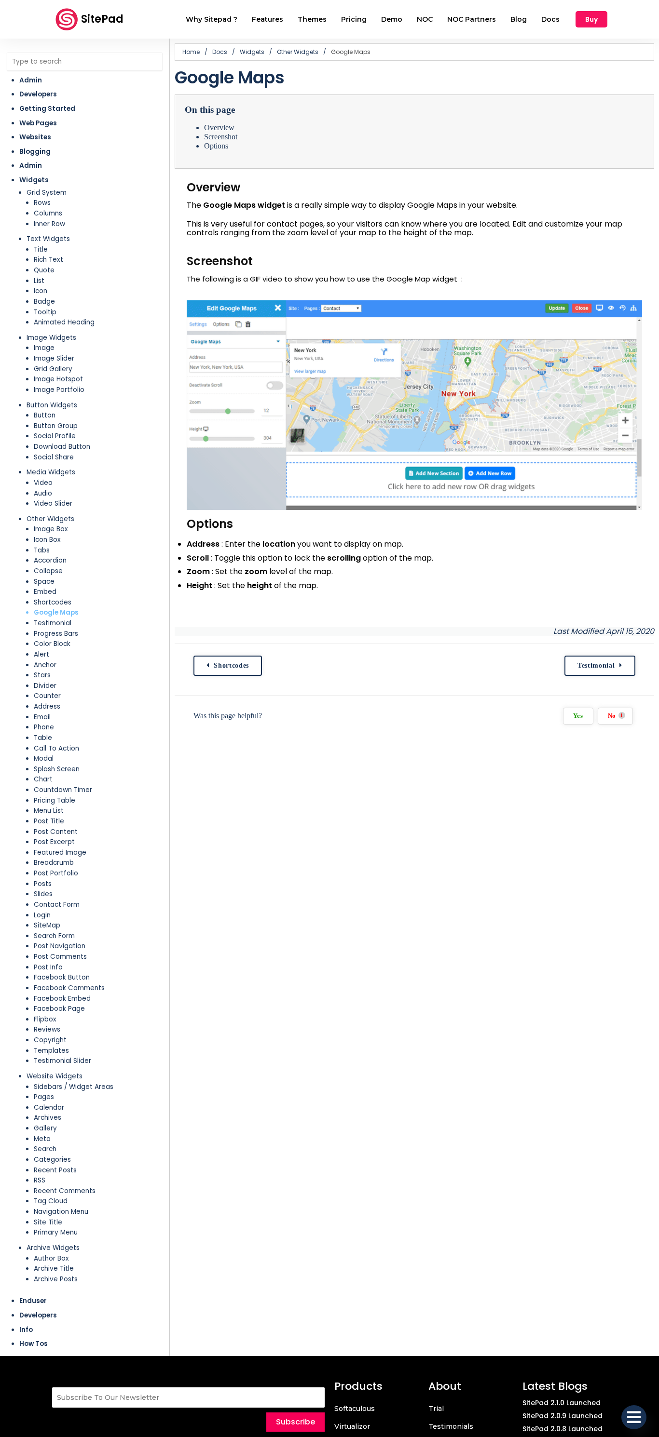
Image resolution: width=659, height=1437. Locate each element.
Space (44, 581)
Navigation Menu (61, 1211)
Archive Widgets (53, 1247)
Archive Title (54, 1268)
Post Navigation (59, 946)
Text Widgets (48, 238)
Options (216, 146)
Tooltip (45, 312)
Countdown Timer (63, 789)
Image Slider (54, 358)
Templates (51, 1050)
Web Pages (38, 123)
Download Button (62, 446)
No (615, 715)
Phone (44, 727)
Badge (44, 301)
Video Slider (53, 503)
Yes (578, 715)
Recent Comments (65, 1190)
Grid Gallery (53, 369)
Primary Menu (56, 1232)
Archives (47, 1117)
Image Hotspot (58, 379)
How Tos (33, 1343)
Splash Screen (57, 769)
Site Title (48, 1222)
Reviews (47, 1029)
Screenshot (220, 137)
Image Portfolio (59, 389)
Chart (43, 779)
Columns (48, 213)
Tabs (42, 550)
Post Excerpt (54, 841)
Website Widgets (54, 1076)
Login (42, 915)
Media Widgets (51, 472)
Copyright (50, 1040)
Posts (43, 883)
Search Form (54, 935)
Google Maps (56, 612)
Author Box (51, 1258)
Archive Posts (56, 1279)
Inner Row (49, 223)
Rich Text (48, 259)
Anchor (45, 665)
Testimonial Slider (62, 1060)
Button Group (56, 425)
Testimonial (52, 623)
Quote (44, 270)
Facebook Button (62, 977)
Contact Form (57, 904)
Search (45, 1149)
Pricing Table (54, 800)
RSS (39, 1180)
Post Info (48, 967)
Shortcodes (52, 602)
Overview (219, 127)
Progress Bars (56, 633)
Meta (42, 1138)
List (39, 280)
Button (44, 415)
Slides (43, 894)
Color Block (52, 643)
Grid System (47, 192)
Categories (52, 1159)
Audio (43, 493)
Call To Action (56, 748)
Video (43, 482)
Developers (38, 94)
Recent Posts (55, 1170)
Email (42, 717)
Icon (40, 290)
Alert (41, 654)
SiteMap (47, 925)
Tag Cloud (51, 1201)
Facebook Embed (62, 998)
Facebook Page (59, 1008)
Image (44, 347)
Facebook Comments (69, 988)
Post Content (56, 831)
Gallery (45, 1128)
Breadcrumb (54, 862)
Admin (30, 80)
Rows (42, 202)
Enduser (33, 1300)
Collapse (48, 571)
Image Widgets (51, 337)
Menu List (49, 810)
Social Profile (55, 436)
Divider (45, 685)
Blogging (35, 151)
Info (26, 1329)
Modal (44, 758)
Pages (44, 1096)
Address (47, 706)
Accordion (50, 560)
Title (41, 249)
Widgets (34, 180)
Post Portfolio (56, 873)
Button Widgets (52, 405)
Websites (35, 137)
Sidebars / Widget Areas (73, 1086)
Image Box (51, 529)
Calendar (49, 1107)
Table (43, 737)
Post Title (49, 821)
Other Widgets (50, 519)
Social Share (54, 457)
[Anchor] (247, 187)
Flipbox (45, 1019)
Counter (47, 695)
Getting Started (47, 108)
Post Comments (60, 956)
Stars (42, 675)
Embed (45, 591)
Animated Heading (64, 322)
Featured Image (60, 852)
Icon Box (47, 539)
